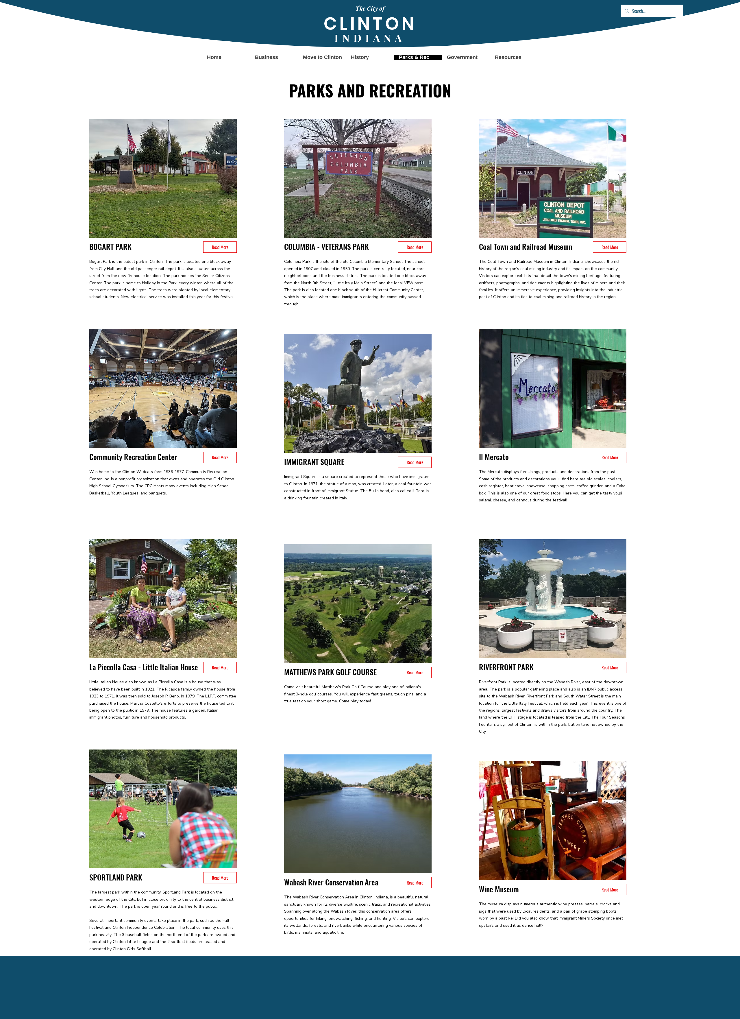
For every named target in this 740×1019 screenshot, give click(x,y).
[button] (466, 57)
